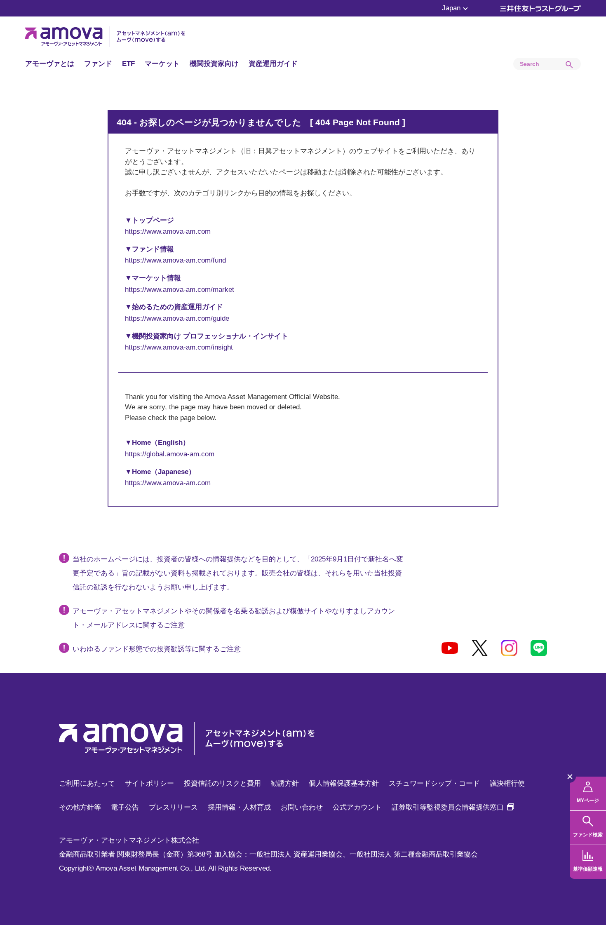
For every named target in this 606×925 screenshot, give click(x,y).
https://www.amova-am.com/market (179, 289)
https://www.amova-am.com (168, 231)
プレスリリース (173, 807)
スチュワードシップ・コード (434, 783)
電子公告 (125, 807)
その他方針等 (80, 807)
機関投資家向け (214, 64)
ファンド (98, 64)
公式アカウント (357, 807)
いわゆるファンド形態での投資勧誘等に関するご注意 (157, 649)
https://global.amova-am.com (169, 454)
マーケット (162, 64)
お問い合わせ (302, 807)
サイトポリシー (149, 783)
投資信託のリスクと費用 (222, 783)
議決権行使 (507, 783)
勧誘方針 (285, 783)
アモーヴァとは (49, 64)
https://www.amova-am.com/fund (175, 260)
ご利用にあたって (87, 783)
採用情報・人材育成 (239, 807)
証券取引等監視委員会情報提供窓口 (453, 807)
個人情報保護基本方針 (344, 783)
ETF (128, 64)
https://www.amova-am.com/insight (179, 347)
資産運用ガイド (273, 64)
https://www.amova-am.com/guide (177, 318)
